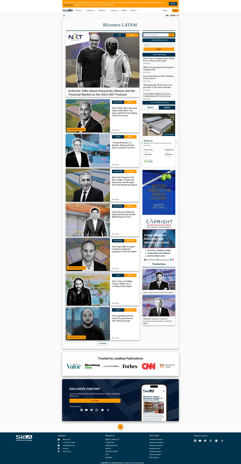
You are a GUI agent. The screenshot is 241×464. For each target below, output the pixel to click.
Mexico (150, 107)
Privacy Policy (68, 5)
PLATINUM (170, 134)
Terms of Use (129, 463)
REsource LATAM (120, 24)
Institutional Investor (156, 439)
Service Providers (155, 454)
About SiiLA (66, 439)
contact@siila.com (69, 445)
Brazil (167, 107)
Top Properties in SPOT (159, 103)
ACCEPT (173, 4)
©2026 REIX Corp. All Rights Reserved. (112, 463)
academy (108, 457)
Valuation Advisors (155, 451)
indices (108, 448)
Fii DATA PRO (109, 442)
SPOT (107, 454)
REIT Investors (154, 457)
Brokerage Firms (154, 448)
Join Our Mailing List (159, 40)
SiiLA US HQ (67, 451)
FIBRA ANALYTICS (111, 445)
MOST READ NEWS (159, 55)
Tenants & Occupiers (156, 445)
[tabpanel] (159, 140)
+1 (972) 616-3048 (69, 442)
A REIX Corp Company (24, 440)
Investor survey (111, 451)
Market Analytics (112, 439)
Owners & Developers (156, 442)
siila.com (65, 448)
